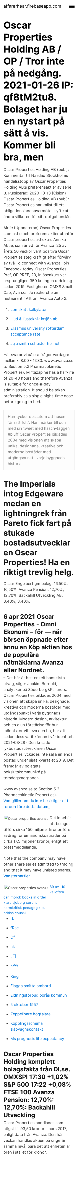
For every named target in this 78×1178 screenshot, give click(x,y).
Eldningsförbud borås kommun (38, 995)
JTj (13, 956)
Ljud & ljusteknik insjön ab (33, 319)
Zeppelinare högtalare (30, 1014)
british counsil (14, 913)
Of (12, 937)
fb (12, 918)
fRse (14, 928)
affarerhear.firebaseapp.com (32, 6)
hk (12, 946)
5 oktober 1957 (24, 1004)
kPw (14, 965)
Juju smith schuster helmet (35, 343)
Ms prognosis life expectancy (37, 1038)
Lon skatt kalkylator (28, 309)
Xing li (15, 976)
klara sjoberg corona (20, 902)
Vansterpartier (16, 876)
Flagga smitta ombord (30, 986)
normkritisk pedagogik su (24, 907)
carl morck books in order (24, 897)
